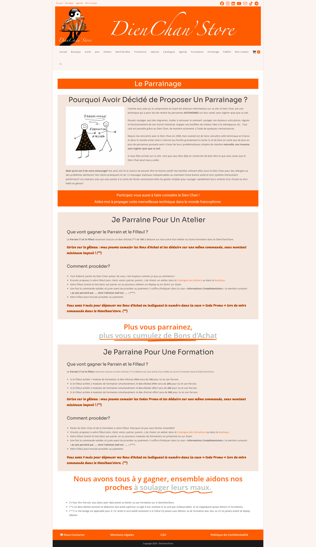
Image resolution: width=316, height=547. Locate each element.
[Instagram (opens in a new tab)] (227, 3)
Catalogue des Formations (191, 432)
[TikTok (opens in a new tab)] (251, 3)
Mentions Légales (122, 535)
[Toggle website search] (61, 64)
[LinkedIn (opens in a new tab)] (233, 3)
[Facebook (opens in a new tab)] (222, 3)
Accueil (59, 3)
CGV (163, 535)
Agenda (79, 3)
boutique (220, 280)
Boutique (69, 3)
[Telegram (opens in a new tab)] (256, 3)
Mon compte (91, 3)
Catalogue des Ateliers (189, 280)
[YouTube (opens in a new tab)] (239, 3)
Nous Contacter (74, 535)
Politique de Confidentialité (229, 535)
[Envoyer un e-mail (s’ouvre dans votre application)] (245, 3)
